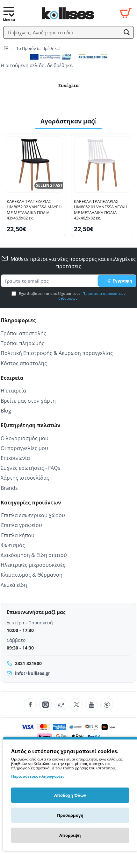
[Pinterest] (106, 704)
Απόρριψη (70, 835)
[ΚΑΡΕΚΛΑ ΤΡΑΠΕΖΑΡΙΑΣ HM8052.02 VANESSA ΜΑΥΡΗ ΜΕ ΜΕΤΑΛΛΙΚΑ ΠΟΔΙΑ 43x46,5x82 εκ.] (34, 164)
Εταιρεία (12, 378)
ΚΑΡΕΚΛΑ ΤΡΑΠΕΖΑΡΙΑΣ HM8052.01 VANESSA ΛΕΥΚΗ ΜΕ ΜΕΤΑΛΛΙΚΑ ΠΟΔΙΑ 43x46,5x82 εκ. (100, 210)
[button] (127, 32)
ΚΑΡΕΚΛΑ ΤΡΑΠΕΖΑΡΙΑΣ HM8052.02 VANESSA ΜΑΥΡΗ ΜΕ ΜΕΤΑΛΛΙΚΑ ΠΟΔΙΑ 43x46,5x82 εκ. (34, 210)
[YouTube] (91, 704)
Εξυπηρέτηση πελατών (31, 425)
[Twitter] (76, 704)
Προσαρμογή (70, 815)
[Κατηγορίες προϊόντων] (9, 13)
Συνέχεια (68, 85)
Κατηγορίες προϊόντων (31, 502)
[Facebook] (30, 704)
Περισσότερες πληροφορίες (37, 776)
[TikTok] (60, 704)
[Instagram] (45, 704)
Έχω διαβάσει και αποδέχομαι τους (72, 296)
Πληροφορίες (18, 320)
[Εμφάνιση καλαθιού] (125, 13)
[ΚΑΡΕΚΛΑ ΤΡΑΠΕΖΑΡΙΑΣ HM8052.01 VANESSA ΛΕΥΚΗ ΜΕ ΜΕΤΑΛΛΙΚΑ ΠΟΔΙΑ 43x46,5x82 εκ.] (102, 164)
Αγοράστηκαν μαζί (68, 121)
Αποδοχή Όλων (70, 795)
